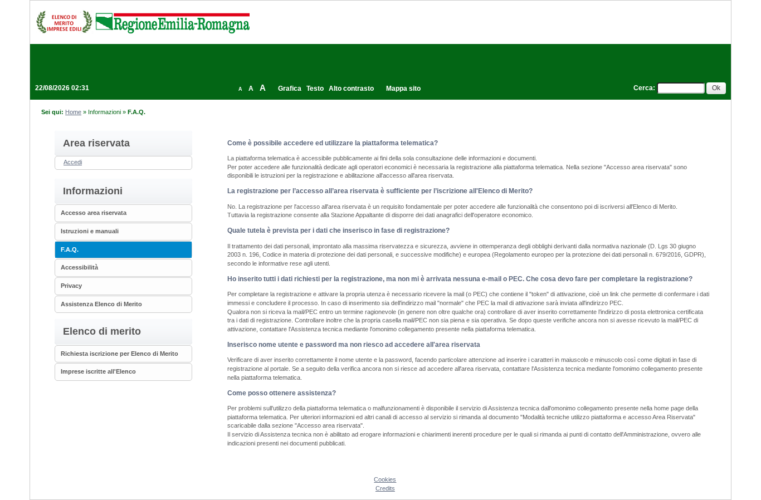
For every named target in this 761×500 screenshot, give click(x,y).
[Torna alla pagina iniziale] (143, 21)
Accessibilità (79, 267)
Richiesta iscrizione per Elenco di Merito (119, 353)
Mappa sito (403, 88)
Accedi (73, 162)
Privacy (71, 285)
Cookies (385, 479)
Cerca (643, 88)
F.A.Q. (70, 249)
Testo (315, 88)
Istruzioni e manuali (90, 231)
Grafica (289, 88)
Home (73, 112)
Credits (385, 488)
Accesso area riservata (93, 212)
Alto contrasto (351, 88)
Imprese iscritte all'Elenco (98, 371)
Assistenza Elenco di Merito (101, 304)
